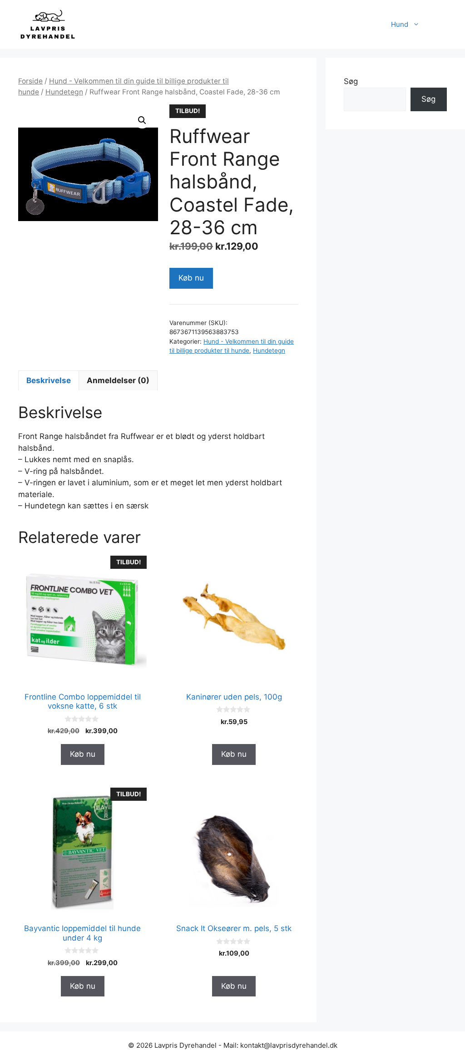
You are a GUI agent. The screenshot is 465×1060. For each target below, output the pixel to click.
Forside (30, 81)
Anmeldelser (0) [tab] (118, 380)
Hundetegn (64, 92)
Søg (351, 81)
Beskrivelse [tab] (48, 380)
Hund (399, 24)
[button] (142, 120)
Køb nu (191, 277)
